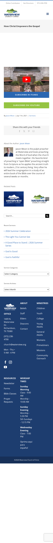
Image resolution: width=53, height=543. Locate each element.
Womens (41, 340)
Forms (7, 388)
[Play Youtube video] (26, 79)
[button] (6, 199)
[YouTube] (5, 367)
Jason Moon (10, 116)
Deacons (24, 323)
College (40, 318)
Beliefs (23, 308)
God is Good (11, 251)
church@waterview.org (15, 344)
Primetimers (43, 345)
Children (41, 308)
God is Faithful (12, 257)
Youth (39, 313)
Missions (41, 350)
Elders (23, 318)
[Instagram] (10, 362)
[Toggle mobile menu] (47, 14)
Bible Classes (10, 393)
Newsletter (9, 383)
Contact (24, 328)
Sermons (32, 116)
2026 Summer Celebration (18, 231)
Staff (22, 313)
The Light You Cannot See (17, 236)
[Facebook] (5, 362)
